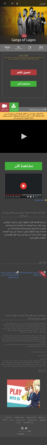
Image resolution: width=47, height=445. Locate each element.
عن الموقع (41, 417)
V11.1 (29, 431)
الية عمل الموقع (31, 417)
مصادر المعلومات (19, 417)
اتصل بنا (18, 422)
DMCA (5, 420)
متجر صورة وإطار (32, 420)
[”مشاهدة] (32, 275)
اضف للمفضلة (40, 200)
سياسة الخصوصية (29, 422)
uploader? (8, 417)
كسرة (11, 420)
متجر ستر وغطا (20, 420)
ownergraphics (21, 434)
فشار (42, 3)
